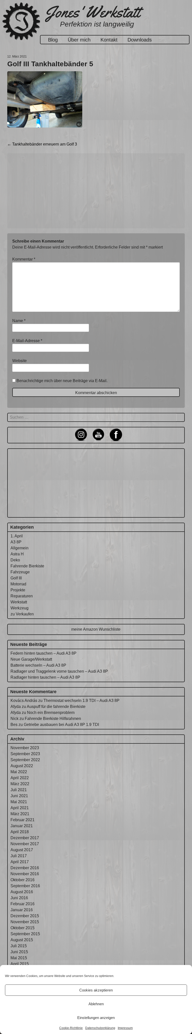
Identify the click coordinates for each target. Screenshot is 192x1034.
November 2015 (24, 922)
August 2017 (21, 850)
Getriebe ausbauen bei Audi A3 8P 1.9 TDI (61, 724)
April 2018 (19, 832)
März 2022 (19, 784)
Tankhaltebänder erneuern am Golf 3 (42, 144)
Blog (53, 40)
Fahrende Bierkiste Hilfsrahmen (53, 718)
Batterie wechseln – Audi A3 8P (38, 665)
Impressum (125, 1028)
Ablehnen (96, 1004)
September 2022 (25, 760)
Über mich (79, 40)
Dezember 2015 (24, 916)
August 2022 (21, 766)
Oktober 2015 (22, 928)
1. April (16, 536)
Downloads (140, 40)
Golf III (16, 578)
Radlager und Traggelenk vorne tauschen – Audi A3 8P (59, 671)
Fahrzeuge (20, 572)
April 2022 (19, 778)
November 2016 (24, 874)
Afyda (15, 706)
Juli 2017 (18, 856)
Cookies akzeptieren (96, 990)
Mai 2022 (18, 772)
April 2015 (19, 964)
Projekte (17, 590)
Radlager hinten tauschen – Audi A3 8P (45, 677)
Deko (15, 560)
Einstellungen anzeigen (96, 1017)
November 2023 (24, 748)
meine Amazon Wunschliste (95, 629)
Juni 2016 (19, 898)
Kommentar (23, 259)
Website (19, 361)
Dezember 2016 (24, 868)
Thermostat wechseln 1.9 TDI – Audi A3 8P (82, 700)
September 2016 (25, 886)
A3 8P (16, 542)
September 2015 (25, 934)
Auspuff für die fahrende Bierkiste (56, 706)
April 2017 (19, 862)
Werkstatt (18, 602)
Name (19, 321)
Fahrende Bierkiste (27, 566)
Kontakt (109, 40)
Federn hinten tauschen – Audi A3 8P (43, 653)
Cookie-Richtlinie (71, 1028)
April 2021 (19, 808)
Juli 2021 (18, 790)
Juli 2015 (18, 946)
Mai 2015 (18, 958)
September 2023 (25, 754)
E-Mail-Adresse (27, 341)
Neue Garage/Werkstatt (31, 659)
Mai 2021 (18, 802)
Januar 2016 (21, 910)
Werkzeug (19, 608)
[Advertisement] (96, 191)
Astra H (17, 554)
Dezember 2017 (24, 838)
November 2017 (24, 844)
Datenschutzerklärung (100, 1028)
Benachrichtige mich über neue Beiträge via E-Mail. (62, 381)
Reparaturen (21, 596)
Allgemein (19, 548)
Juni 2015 (19, 952)
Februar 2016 (22, 904)
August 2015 (21, 940)
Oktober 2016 (22, 880)
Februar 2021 (22, 820)
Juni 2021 (19, 796)
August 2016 (21, 892)
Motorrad (18, 584)
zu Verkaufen (22, 614)
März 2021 (19, 814)
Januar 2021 (21, 826)
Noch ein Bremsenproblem (50, 712)
